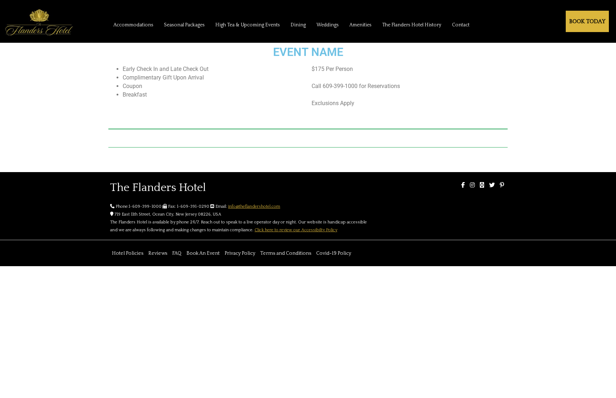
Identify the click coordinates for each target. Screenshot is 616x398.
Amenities (360, 25)
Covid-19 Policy (333, 253)
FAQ (176, 253)
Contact (460, 25)
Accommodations (133, 25)
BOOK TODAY (587, 21)
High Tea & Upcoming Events (247, 25)
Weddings (328, 25)
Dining (298, 25)
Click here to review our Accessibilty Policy (296, 230)
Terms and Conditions (285, 253)
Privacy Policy (240, 253)
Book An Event (203, 253)
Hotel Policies (127, 253)
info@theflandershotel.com (254, 206)
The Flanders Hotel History (411, 25)
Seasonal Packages (184, 25)
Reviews (157, 253)
